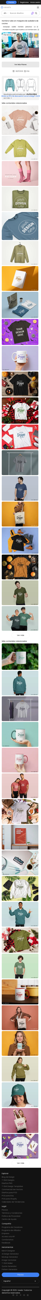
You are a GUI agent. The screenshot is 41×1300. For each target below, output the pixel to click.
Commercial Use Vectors (12, 1189)
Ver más (20, 635)
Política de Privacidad (11, 1216)
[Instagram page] (13, 1295)
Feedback (6, 1242)
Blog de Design (8, 1177)
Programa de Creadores (12, 1227)
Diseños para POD (9, 1192)
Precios (5, 1210)
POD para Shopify (9, 1198)
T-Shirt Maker (7, 1263)
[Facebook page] (17, 1295)
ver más (6, 98)
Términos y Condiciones (12, 1213)
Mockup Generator (10, 1257)
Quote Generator (9, 1266)
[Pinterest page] (20, 1295)
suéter (14, 27)
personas (28, 27)
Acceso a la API (8, 1236)
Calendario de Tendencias (13, 1202)
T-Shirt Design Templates (12, 1186)
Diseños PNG (7, 1183)
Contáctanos (7, 1239)
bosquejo (6, 27)
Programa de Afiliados (11, 1230)
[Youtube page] (24, 1295)
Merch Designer (8, 1250)
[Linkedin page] (27, 1295)
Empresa (5, 1233)
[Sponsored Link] (20, 85)
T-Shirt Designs (8, 1180)
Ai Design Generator (10, 1254)
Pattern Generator (9, 1269)
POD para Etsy (8, 1195)
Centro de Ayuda (9, 1219)
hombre (20, 27)
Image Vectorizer (9, 1260)
